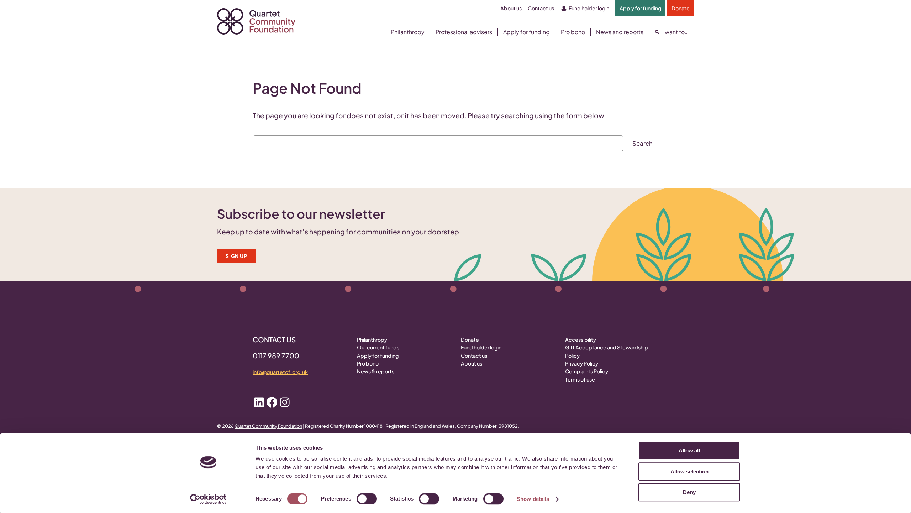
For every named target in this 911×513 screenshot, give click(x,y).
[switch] (367, 498)
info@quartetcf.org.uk (280, 372)
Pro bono (573, 32)
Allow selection (689, 471)
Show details (533, 499)
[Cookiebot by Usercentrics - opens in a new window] (208, 499)
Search (642, 143)
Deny (689, 492)
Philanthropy (408, 32)
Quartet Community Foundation (268, 426)
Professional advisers (464, 32)
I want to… (675, 32)
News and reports (619, 32)
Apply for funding (526, 32)
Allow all (689, 450)
